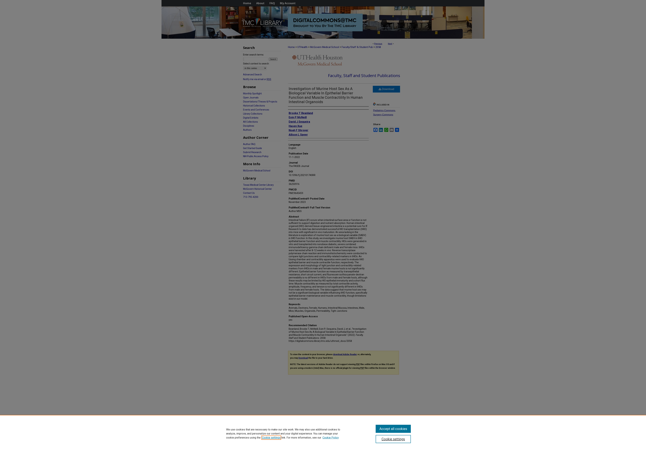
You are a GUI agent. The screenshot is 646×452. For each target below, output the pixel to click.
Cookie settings (271, 437)
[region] (323, 433)
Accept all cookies (393, 429)
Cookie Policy (330, 437)
